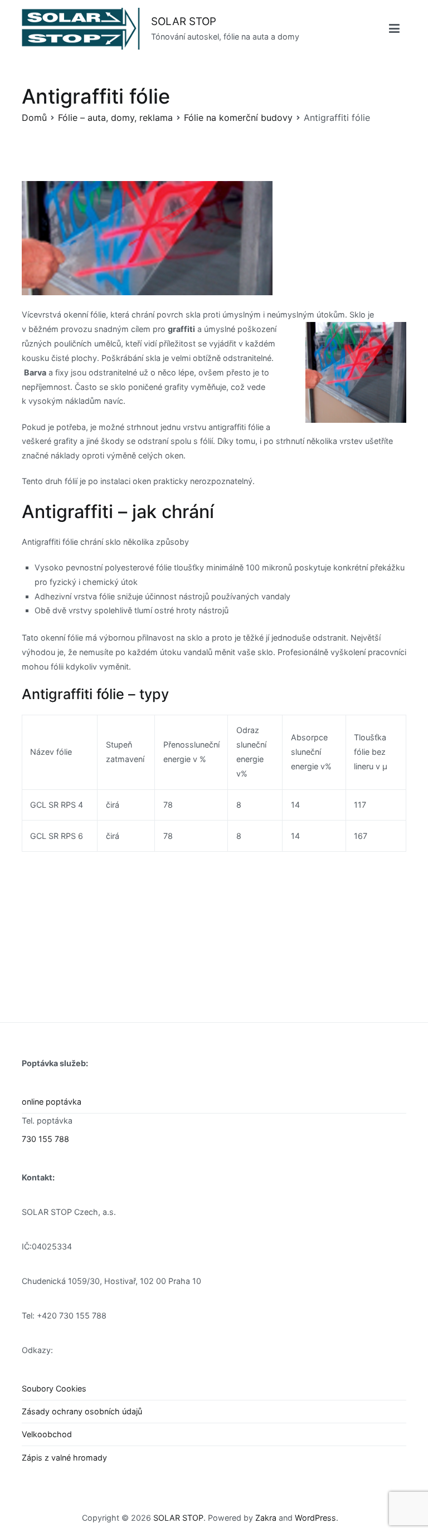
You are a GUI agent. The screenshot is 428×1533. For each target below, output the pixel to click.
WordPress (315, 1517)
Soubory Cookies (54, 1388)
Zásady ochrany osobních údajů (82, 1411)
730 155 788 (45, 1139)
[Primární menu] (394, 29)
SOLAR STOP (183, 21)
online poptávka (51, 1101)
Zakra (265, 1517)
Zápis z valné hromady (64, 1457)
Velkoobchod (47, 1434)
